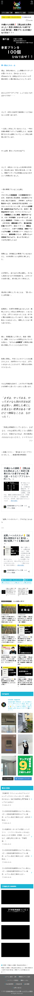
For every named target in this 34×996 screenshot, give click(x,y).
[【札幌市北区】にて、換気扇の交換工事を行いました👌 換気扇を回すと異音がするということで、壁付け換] (8, 744)
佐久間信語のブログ (8, 582)
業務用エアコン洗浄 (20, 12)
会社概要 (26, 984)
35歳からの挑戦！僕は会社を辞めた (11, 17)
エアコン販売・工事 (7, 12)
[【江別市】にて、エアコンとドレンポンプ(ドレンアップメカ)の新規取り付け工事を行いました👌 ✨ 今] (8, 723)
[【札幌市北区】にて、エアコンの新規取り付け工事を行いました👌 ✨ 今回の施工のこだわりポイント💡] (25, 723)
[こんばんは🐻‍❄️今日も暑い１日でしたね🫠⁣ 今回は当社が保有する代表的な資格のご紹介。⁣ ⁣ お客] (25, 765)
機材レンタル (24, 980)
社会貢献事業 (9, 984)
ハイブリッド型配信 (12, 980)
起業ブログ (29, 580)
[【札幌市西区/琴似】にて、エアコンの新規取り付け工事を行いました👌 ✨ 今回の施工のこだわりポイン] (8, 765)
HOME (4, 965)
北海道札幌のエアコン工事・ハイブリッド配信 (19, 991)
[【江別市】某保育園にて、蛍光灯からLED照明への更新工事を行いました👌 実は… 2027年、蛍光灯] (25, 744)
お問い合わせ (17, 987)
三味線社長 (19, 984)
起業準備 (28, 582)
